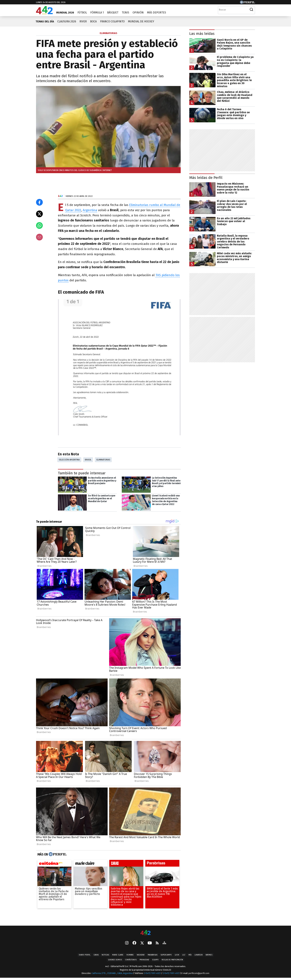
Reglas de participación (172, 960)
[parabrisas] (162, 864)
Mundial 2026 (65, 12)
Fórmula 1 (97, 12)
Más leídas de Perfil (205, 177)
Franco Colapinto (112, 21)
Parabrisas (152, 955)
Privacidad (144, 960)
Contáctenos (131, 960)
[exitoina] (54, 864)
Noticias (105, 955)
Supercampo (166, 955)
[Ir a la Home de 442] (44, 13)
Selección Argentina (69, 459)
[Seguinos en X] (142, 943)
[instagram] (126, 943)
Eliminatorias (103, 459)
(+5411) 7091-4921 (152, 973)
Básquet (112, 12)
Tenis (125, 12)
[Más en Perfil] (57, 854)
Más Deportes (156, 12)
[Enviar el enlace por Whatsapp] (39, 225)
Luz (183, 955)
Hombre (130, 955)
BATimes (209, 955)
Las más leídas (202, 33)
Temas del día (45, 21)
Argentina (90, 210)
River (83, 21)
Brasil (88, 459)
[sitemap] (164, 943)
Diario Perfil (84, 955)
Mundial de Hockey (141, 21)
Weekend (141, 955)
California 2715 (99, 973)
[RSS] (157, 943)
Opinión (138, 12)
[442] (145, 933)
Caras (96, 955)
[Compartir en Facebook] (39, 202)
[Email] (39, 237)
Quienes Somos (115, 960)
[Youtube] (150, 943)
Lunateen (199, 955)
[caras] (126, 864)
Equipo (155, 960)
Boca (93, 21)
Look (177, 955)
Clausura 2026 (66, 21)
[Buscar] (251, 9)
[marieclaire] (90, 864)
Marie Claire (117, 955)
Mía (189, 955)
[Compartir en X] (39, 214)
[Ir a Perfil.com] (247, 3)
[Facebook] (134, 943)
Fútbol (82, 12)
